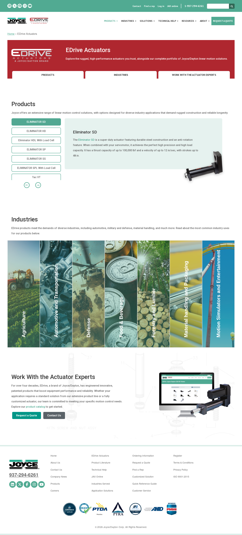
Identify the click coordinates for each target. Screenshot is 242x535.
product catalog (35, 406)
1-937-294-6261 (194, 6)
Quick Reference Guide (144, 483)
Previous (25, 184)
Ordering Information (143, 455)
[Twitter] (15, 6)
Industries (127, 20)
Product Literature (101, 462)
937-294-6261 (24, 474)
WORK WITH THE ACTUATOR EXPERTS (194, 74)
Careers (55, 490)
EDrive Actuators (100, 455)
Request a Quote (223, 20)
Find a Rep (138, 469)
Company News (59, 476)
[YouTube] (30, 6)
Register (177, 455)
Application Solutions (102, 490)
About (203, 20)
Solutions (146, 20)
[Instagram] (25, 6)
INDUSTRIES (121, 74)
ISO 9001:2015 (181, 476)
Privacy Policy (180, 469)
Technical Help (167, 20)
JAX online (172, 6)
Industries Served (101, 483)
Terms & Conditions (183, 462)
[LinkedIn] (9, 6)
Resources (188, 20)
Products (109, 20)
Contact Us (54, 415)
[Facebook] (20, 6)
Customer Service (141, 490)
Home (10, 34)
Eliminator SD (86, 139)
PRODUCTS (47, 74)
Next (37, 184)
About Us (55, 462)
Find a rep (149, 6)
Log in (161, 6)
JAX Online (97, 476)
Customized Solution (143, 476)
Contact (137, 6)
